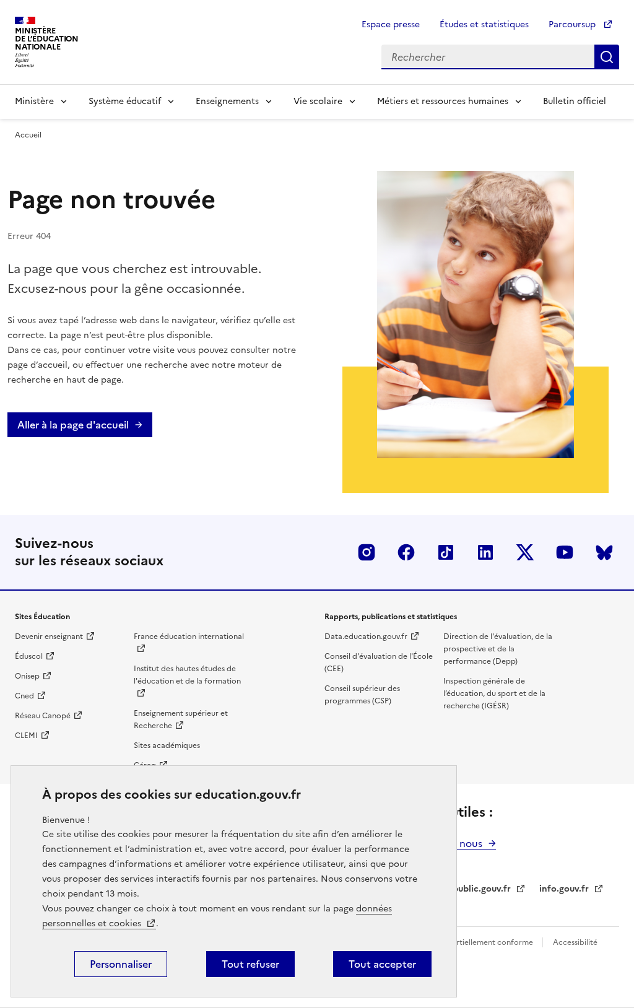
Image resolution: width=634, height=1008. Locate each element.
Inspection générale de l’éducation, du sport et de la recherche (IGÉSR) (494, 693)
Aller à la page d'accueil (73, 424)
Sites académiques (167, 745)
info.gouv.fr (564, 888)
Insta (366, 552)
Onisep (27, 676)
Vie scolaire (317, 101)
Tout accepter (382, 964)
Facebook (406, 552)
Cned (24, 696)
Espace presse (391, 24)
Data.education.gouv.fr (365, 636)
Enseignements (227, 101)
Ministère (34, 101)
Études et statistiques (484, 24)
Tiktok (446, 552)
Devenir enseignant (49, 636)
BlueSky (604, 552)
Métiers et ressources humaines (442, 101)
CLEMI (26, 735)
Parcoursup (573, 24)
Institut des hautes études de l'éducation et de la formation (187, 675)
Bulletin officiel (574, 101)
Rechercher (606, 57)
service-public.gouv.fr (465, 888)
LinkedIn (485, 552)
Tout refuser (250, 964)
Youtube (565, 552)
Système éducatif (125, 101)
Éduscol (29, 656)
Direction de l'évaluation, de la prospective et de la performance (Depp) (497, 649)
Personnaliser (121, 964)
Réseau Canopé (43, 715)
